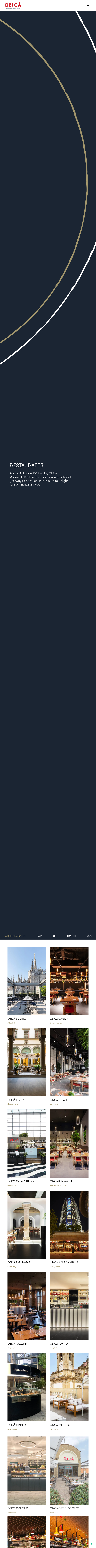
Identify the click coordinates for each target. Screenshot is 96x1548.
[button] (88, 5)
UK (55, 936)
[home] (13, 5)
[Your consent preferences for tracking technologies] (92, 1544)
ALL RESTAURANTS (15, 936)
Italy (40, 936)
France (71, 936)
